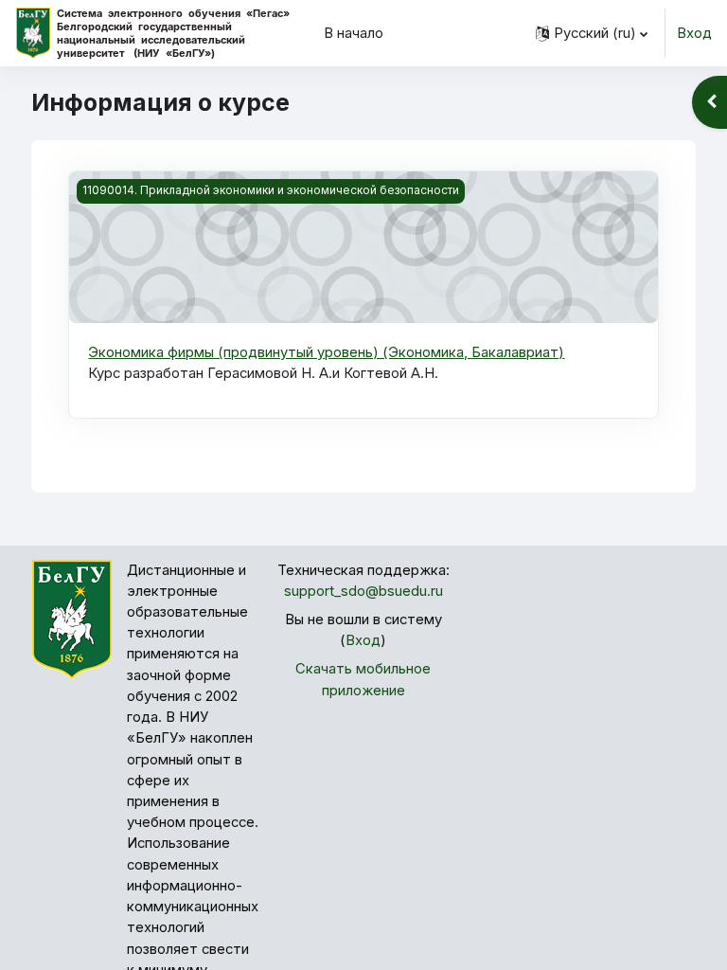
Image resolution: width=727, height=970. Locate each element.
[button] (592, 33)
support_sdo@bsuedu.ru (363, 591)
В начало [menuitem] (353, 33)
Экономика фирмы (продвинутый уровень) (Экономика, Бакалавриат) (326, 352)
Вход (694, 33)
